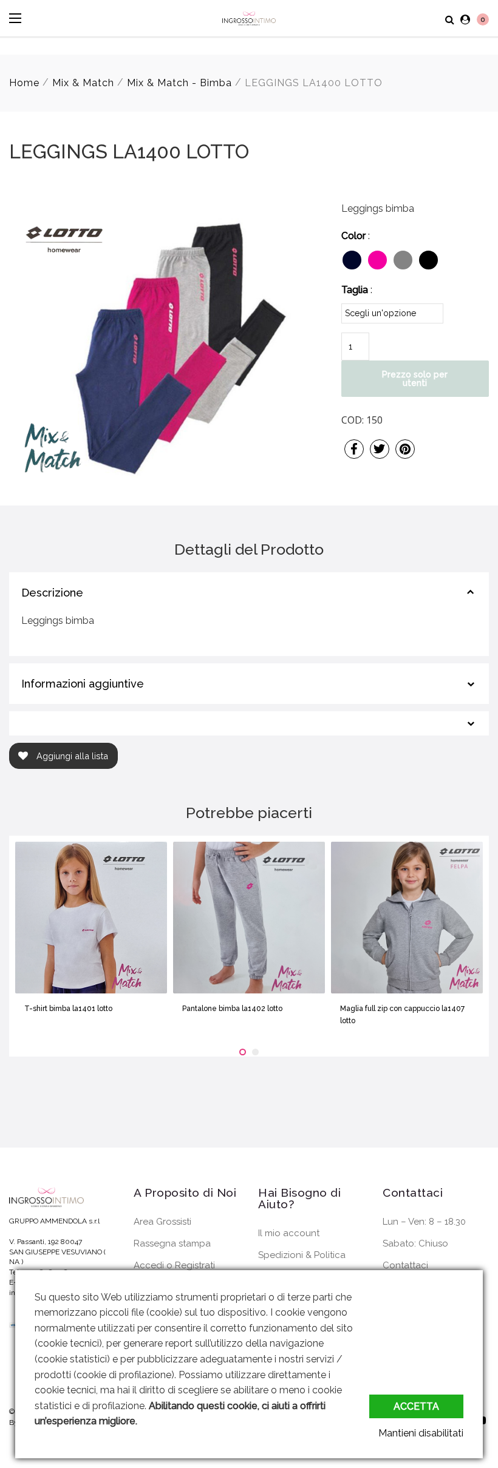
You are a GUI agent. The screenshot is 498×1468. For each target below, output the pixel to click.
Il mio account (288, 1233)
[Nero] (428, 260)
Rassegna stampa (172, 1243)
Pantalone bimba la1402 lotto (232, 1008)
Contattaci (405, 1265)
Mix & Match (83, 83)
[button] (242, 1052)
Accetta (416, 1406)
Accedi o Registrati (174, 1265)
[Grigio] (403, 260)
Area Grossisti (162, 1221)
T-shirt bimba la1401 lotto (68, 1008)
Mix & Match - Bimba (179, 83)
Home (24, 83)
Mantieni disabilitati (420, 1433)
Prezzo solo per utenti (415, 379)
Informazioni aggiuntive (82, 683)
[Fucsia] (377, 260)
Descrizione (52, 592)
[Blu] (352, 260)
